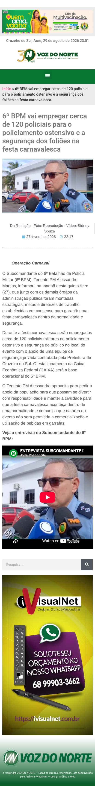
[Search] (87, 564)
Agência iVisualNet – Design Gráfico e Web (50, 776)
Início (6, 89)
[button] (47, 75)
